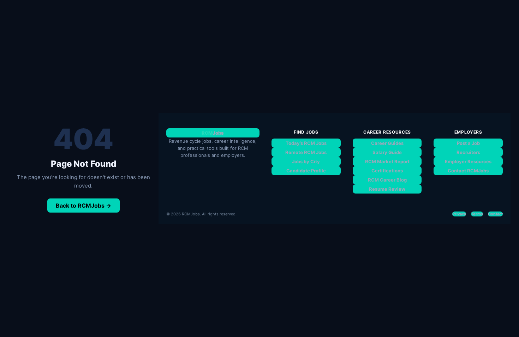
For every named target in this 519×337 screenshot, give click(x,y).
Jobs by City (306, 161)
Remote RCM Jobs (306, 152)
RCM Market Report (387, 161)
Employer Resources (468, 161)
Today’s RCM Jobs (306, 143)
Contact (495, 214)
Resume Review (387, 189)
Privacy (459, 214)
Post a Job (468, 143)
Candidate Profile (306, 170)
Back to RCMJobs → (83, 205)
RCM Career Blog (387, 180)
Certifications (387, 170)
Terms (477, 214)
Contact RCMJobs (468, 170)
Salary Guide (387, 152)
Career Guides (387, 143)
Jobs (213, 133)
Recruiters (468, 152)
